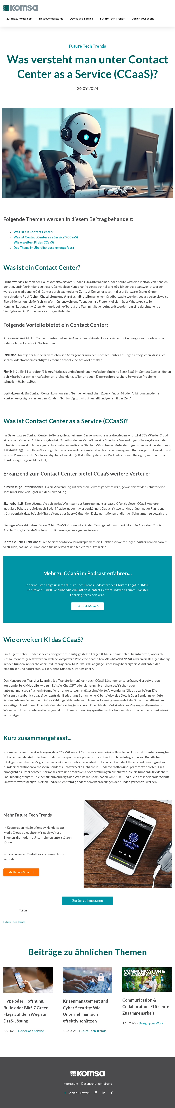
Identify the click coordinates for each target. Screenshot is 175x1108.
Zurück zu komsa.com (87, 901)
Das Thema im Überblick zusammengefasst (44, 247)
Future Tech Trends (113, 18)
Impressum (70, 1083)
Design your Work (143, 18)
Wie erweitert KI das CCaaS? (34, 242)
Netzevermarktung (52, 18)
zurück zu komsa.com (20, 18)
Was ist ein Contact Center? (34, 232)
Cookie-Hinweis (79, 1093)
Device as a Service (82, 18)
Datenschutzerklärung (96, 1083)
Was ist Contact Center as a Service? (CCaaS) (46, 237)
